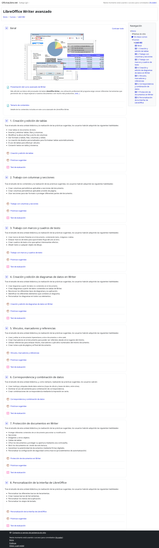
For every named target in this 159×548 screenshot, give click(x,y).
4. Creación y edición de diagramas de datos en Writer (43, 276)
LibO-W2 (21, 17)
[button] (6, 28)
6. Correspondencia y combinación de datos (37, 377)
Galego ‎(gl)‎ (23, 3)
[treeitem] (142, 67)
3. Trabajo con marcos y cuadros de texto (35, 228)
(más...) (77, 93)
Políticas (12, 543)
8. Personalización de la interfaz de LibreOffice (38, 482)
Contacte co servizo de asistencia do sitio (29, 532)
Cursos (13, 17)
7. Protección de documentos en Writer (34, 423)
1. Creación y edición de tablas (28, 120)
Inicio (5, 17)
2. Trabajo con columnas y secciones (32, 177)
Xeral (13, 28)
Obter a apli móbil (16, 546)
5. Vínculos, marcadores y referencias (33, 328)
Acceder (153, 3)
